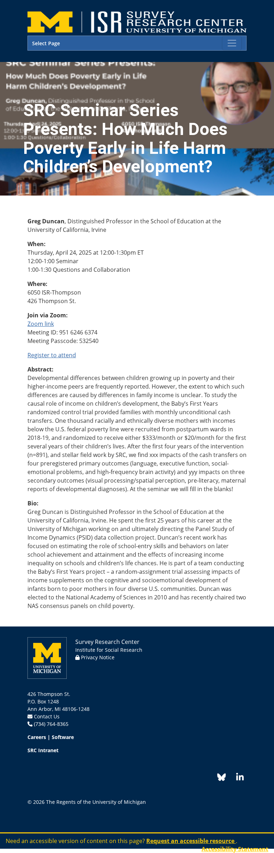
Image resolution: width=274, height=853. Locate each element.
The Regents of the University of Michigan (96, 802)
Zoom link (40, 324)
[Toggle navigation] (232, 43)
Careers (36, 737)
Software (63, 737)
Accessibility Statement (235, 849)
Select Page (46, 43)
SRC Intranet (43, 750)
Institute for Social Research (108, 649)
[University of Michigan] (47, 657)
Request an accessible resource (191, 841)
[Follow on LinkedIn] (236, 778)
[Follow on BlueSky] (221, 778)
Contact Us (47, 716)
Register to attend (51, 355)
